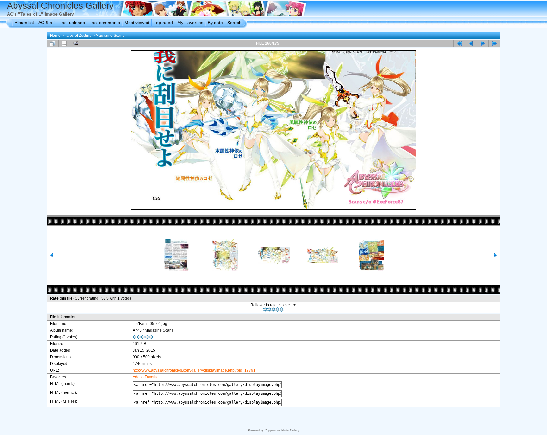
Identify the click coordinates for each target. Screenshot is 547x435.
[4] (277, 309)
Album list (24, 22)
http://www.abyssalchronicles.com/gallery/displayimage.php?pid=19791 (194, 370)
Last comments (104, 22)
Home (55, 35)
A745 (137, 330)
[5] (282, 309)
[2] (269, 309)
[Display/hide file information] (64, 43)
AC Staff (46, 22)
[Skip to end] (494, 43)
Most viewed (136, 22)
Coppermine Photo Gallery (282, 430)
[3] (273, 309)
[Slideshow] (76, 43)
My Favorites (190, 22)
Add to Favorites (146, 377)
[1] (265, 309)
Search (234, 22)
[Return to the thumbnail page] (52, 43)
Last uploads (72, 22)
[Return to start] (459, 43)
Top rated (163, 22)
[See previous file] (471, 43)
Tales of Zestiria (78, 35)
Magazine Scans (110, 35)
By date (215, 22)
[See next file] (482, 43)
